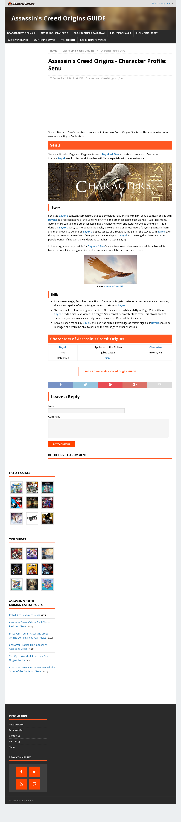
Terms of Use (16, 730)
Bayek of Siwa (110, 154)
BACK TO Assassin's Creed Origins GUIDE (110, 371)
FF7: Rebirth (68, 39)
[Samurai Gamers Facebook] (21, 772)
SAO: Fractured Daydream (89, 33)
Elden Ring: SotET (147, 33)
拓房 (81, 78)
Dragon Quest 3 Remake (21, 33)
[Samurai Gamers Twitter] (34, 772)
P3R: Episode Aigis (120, 33)
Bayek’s (63, 215)
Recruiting (14, 741)
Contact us (14, 735)
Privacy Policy (16, 724)
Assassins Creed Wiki (113, 286)
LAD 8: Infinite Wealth (93, 39)
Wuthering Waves (44, 39)
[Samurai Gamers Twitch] (34, 784)
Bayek (62, 158)
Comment (54, 416)
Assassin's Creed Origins (102, 78)
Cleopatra (155, 347)
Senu (108, 358)
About (12, 747)
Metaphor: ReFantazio (54, 33)
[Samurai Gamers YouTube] (21, 784)
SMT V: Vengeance (17, 39)
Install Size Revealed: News (24, 615)
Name (51, 406)
